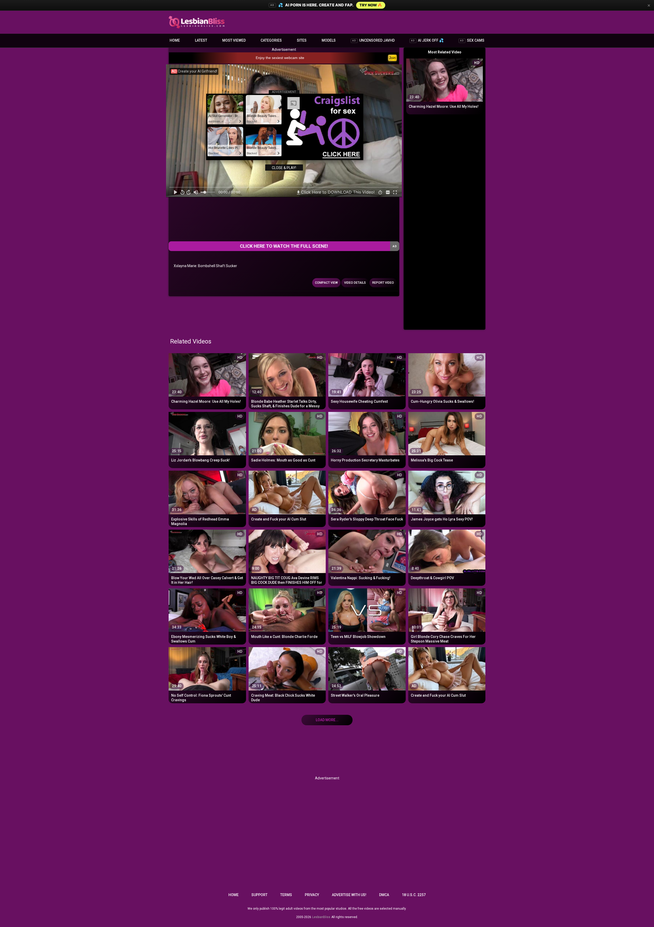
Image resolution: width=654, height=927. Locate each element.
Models (329, 40)
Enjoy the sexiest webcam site (280, 58)
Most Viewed (234, 40)
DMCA (384, 895)
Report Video (383, 282)
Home (175, 40)
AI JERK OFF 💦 (427, 40)
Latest (201, 40)
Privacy (312, 895)
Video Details (355, 282)
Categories (271, 40)
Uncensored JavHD (373, 40)
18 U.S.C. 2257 (414, 895)
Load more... (327, 720)
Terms (286, 895)
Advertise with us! (349, 895)
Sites (302, 40)
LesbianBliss (321, 917)
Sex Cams (472, 40)
